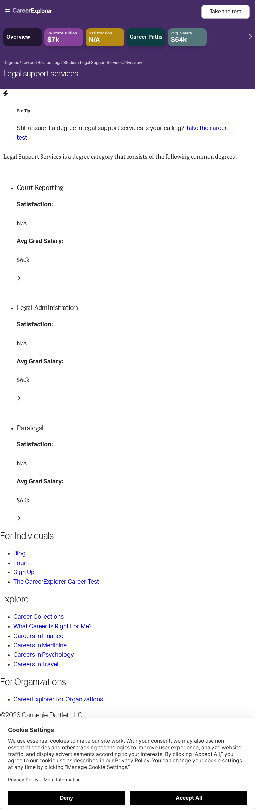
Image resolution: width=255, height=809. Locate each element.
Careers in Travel (35, 665)
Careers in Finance (38, 636)
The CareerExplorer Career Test (56, 582)
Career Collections (38, 617)
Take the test (225, 11)
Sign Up (24, 572)
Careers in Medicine (40, 646)
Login (21, 563)
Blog (19, 554)
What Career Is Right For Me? (52, 627)
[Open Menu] (103, 12)
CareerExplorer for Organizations (58, 700)
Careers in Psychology (43, 655)
